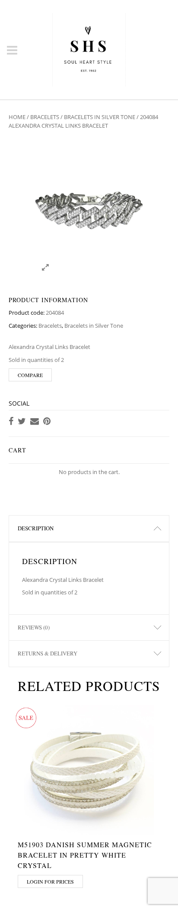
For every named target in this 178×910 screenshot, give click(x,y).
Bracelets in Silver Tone (99, 117)
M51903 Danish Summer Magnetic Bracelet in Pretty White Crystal (85, 855)
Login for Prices (50, 881)
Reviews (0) (34, 627)
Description (36, 528)
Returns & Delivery (47, 653)
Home (17, 117)
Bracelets (44, 117)
